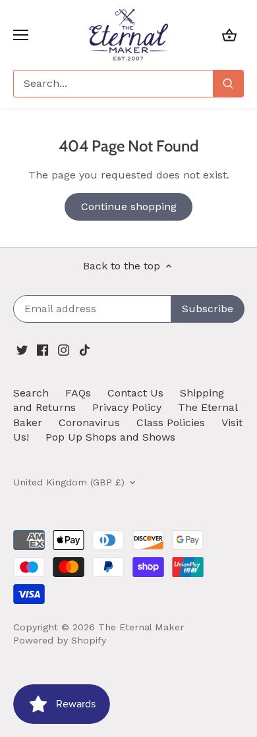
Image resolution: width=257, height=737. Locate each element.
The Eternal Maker (141, 627)
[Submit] (228, 83)
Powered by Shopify (59, 640)
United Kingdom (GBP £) (69, 482)
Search (31, 393)
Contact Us (135, 393)
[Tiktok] (84, 349)
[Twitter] (22, 349)
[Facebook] (42, 349)
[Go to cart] (229, 34)
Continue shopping (129, 206)
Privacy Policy (126, 407)
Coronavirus (89, 422)
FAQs (78, 393)
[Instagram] (63, 349)
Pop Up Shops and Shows (110, 437)
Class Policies (170, 422)
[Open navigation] (20, 35)
